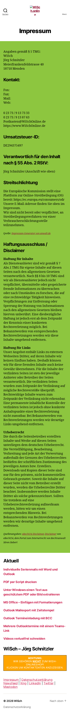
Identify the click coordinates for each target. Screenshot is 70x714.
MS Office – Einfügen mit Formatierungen (32, 602)
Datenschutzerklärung (36, 679)
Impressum (11, 679)
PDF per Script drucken (20, 582)
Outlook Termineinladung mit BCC (27, 618)
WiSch (18, 701)
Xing (23, 683)
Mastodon (10, 687)
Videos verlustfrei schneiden (24, 638)
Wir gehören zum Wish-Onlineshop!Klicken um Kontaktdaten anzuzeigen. (35, 663)
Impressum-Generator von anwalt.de (31, 233)
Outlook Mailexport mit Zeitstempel (28, 610)
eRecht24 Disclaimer (33, 534)
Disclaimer (50, 534)
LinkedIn (35, 683)
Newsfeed (10, 683)
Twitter (48, 683)
